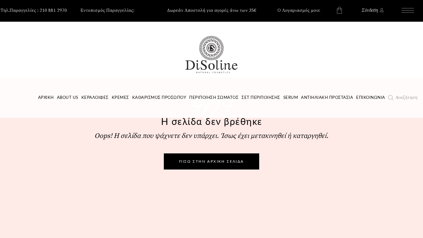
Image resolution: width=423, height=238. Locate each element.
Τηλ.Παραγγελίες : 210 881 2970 (34, 10)
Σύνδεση (370, 10)
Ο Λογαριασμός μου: (298, 10)
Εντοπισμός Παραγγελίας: (107, 10)
